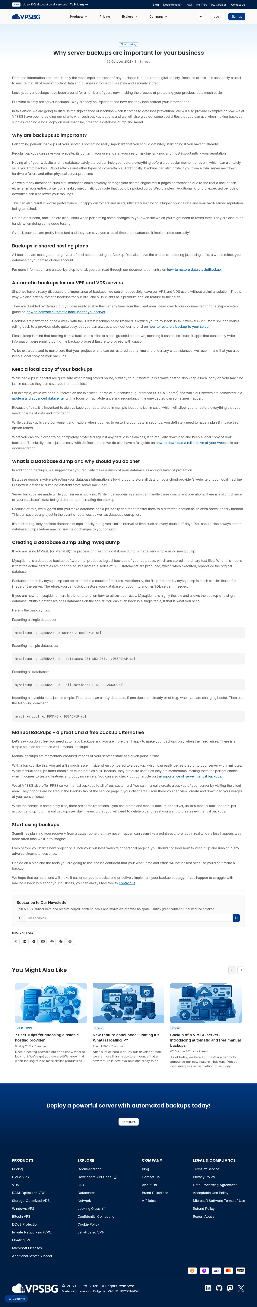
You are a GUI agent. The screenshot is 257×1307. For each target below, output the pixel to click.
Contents (19, 1298)
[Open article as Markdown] (43, 941)
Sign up (236, 16)
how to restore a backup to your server (179, 326)
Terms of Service (206, 1169)
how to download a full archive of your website (192, 443)
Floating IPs (21, 1240)
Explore (127, 16)
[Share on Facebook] (34, 941)
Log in (218, 16)
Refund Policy (204, 1209)
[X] (241, 1288)
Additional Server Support (32, 1256)
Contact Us (151, 1177)
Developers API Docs (94, 1177)
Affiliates (149, 1201)
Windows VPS (23, 1209)
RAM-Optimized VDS (28, 1193)
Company (156, 16)
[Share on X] (16, 941)
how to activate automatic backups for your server (66, 312)
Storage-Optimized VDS (31, 1201)
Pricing (105, 16)
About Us (149, 1185)
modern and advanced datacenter (38, 398)
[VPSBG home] (26, 16)
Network (84, 1201)
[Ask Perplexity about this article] (70, 941)
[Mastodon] (230, 1288)
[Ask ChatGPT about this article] (52, 941)
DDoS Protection (25, 1224)
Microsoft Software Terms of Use (219, 1201)
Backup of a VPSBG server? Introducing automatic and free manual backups (205, 1040)
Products (77, 16)
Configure (129, 1122)
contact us (127, 883)
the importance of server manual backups (189, 776)
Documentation (89, 1169)
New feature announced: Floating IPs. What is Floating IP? (126, 1037)
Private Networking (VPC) (32, 1232)
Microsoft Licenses (27, 1248)
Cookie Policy (88, 1224)
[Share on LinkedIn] (25, 941)
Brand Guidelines (155, 1193)
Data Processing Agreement (215, 1185)
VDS (15, 1185)
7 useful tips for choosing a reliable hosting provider (47, 1037)
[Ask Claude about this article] (61, 941)
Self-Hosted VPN (91, 1232)
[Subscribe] (236, 918)
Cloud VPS (20, 1177)
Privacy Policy (204, 1177)
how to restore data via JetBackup (194, 270)
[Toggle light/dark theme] (201, 16)
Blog (145, 1169)
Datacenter (86, 1193)
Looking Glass (89, 1209)
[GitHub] (219, 1288)
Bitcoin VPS (21, 1216)
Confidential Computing (96, 1216)
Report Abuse (203, 1216)
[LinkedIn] (208, 1288)
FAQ (81, 1185)
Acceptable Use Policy (210, 1193)
